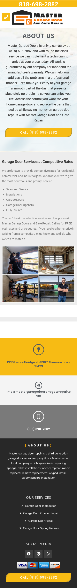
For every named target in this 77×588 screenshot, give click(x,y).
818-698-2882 (38, 4)
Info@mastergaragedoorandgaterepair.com (39, 394)
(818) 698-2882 (38, 429)
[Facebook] (29, 554)
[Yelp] (48, 554)
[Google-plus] (38, 554)
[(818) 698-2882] (38, 416)
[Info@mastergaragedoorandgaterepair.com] (38, 385)
